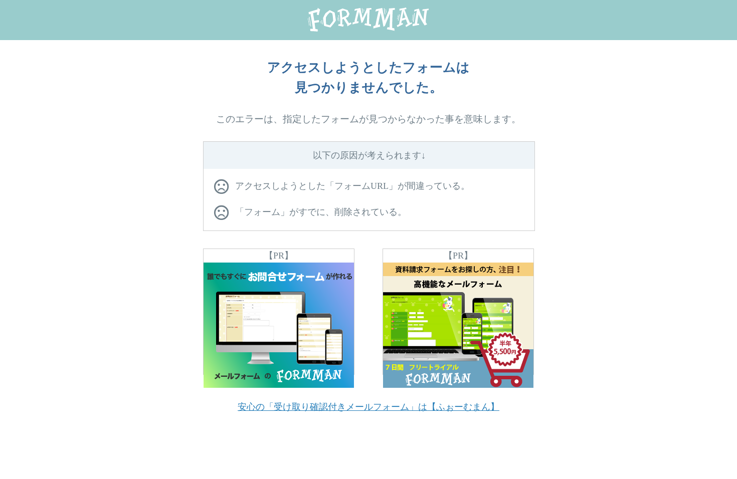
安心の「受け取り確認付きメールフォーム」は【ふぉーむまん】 (368, 407)
